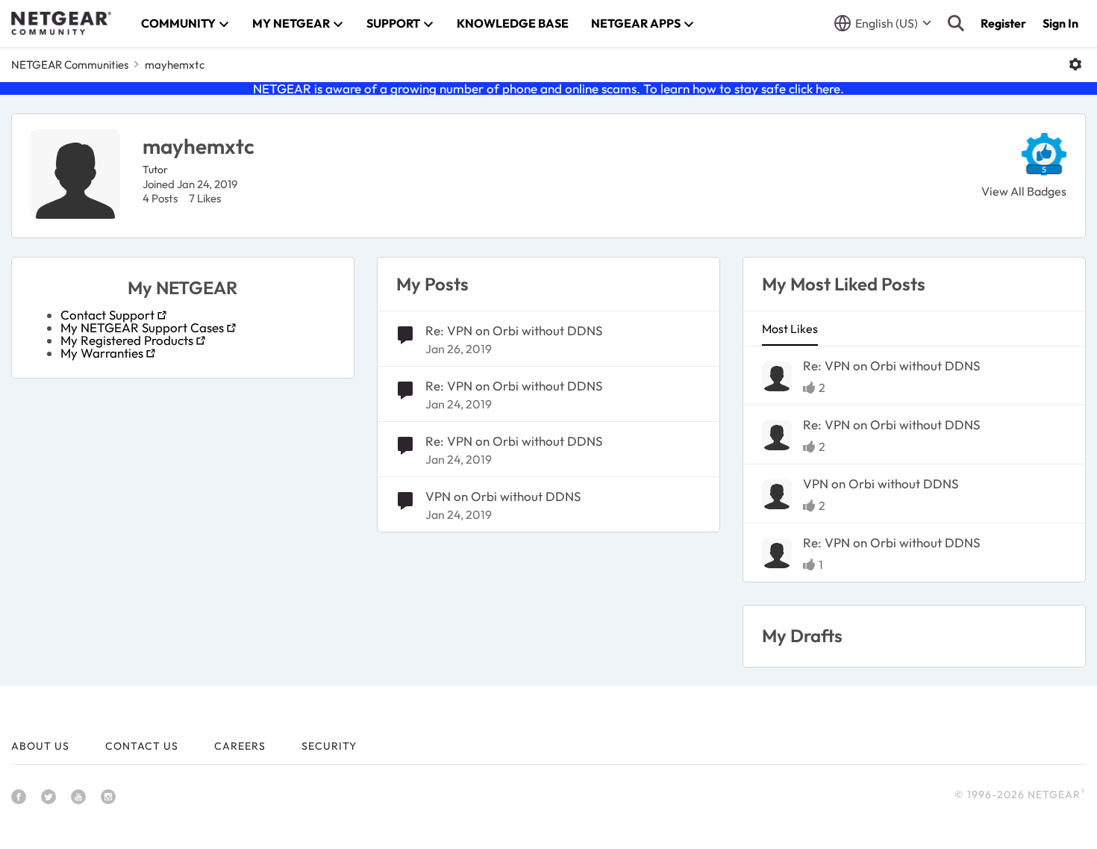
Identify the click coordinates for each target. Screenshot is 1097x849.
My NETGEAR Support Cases (142, 327)
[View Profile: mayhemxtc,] (777, 376)
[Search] (956, 23)
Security (329, 746)
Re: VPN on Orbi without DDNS (513, 330)
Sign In (1060, 23)
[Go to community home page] (61, 23)
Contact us (141, 746)
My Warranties (101, 353)
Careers (240, 746)
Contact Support (107, 315)
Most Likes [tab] (790, 328)
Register (1003, 23)
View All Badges (1023, 191)
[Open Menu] (1075, 64)
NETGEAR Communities (69, 64)
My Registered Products (126, 340)
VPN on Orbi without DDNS (503, 496)
